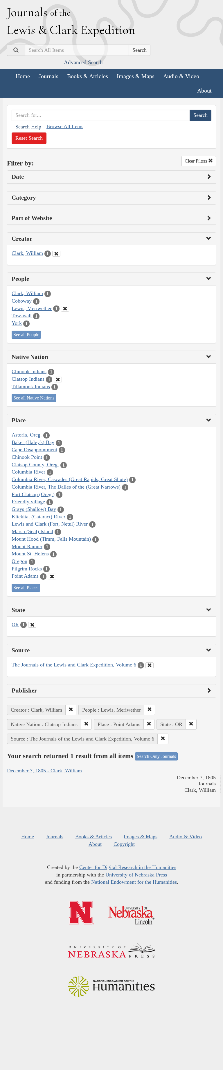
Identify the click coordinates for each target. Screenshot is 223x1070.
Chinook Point (27, 457)
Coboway (22, 301)
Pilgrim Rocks (27, 569)
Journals (48, 76)
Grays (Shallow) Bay (34, 509)
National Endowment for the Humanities (134, 882)
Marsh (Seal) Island (32, 531)
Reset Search (29, 138)
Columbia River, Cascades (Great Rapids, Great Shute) (70, 479)
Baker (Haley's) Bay (33, 442)
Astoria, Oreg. (27, 435)
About (204, 90)
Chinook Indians (29, 371)
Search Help (28, 127)
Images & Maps (135, 76)
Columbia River (28, 472)
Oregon (19, 561)
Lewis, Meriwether (32, 308)
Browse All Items (64, 126)
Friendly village (28, 501)
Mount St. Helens (30, 554)
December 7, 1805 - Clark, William (44, 771)
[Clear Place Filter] (52, 576)
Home (23, 76)
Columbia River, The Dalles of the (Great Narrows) (66, 487)
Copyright (124, 844)
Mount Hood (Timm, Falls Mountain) (51, 539)
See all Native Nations (33, 397)
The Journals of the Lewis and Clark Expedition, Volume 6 (74, 665)
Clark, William (27, 253)
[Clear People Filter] (65, 309)
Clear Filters (196, 161)
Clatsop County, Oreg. (35, 464)
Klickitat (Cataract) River (38, 517)
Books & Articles (87, 76)
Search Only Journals (156, 756)
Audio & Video (181, 76)
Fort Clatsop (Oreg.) (33, 494)
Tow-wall (22, 315)
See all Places (25, 587)
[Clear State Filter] (32, 625)
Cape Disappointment (34, 449)
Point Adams (25, 576)
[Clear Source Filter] (149, 665)
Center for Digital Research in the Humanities (127, 867)
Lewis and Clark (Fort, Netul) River (50, 524)
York (17, 323)
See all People (26, 334)
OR (15, 624)
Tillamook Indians (31, 386)
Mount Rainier (27, 546)
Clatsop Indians (28, 379)
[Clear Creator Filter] (56, 254)
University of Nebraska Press (136, 875)
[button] (70, 710)
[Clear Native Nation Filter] (58, 379)
